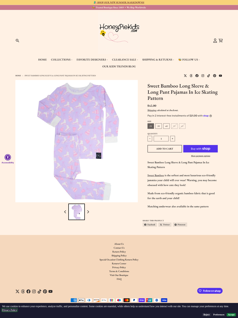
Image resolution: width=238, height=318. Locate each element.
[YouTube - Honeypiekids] (220, 75)
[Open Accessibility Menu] (8, 157)
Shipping (151, 110)
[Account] (215, 41)
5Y (174, 126)
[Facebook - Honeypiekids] (197, 75)
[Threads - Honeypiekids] (191, 75)
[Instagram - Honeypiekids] (203, 75)
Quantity (152, 133)
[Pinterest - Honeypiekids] (214, 75)
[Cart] (221, 41)
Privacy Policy (9, 310)
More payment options (200, 155)
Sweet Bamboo (155, 175)
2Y (150, 126)
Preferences (218, 314)
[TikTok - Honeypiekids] (208, 75)
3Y (158, 126)
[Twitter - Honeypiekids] (185, 75)
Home (18, 75)
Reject (207, 314)
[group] (76, 212)
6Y (182, 126)
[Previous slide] (65, 211)
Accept (231, 314)
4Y (166, 126)
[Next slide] (87, 211)
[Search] (17, 41)
